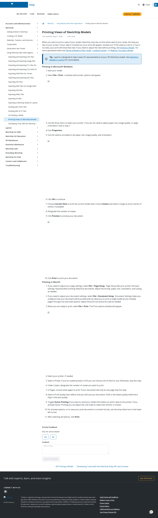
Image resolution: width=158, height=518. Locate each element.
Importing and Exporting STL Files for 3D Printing (23, 65)
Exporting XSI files (15, 98)
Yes (45, 437)
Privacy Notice (104, 506)
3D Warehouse (12, 140)
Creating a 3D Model (14, 36)
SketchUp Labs (12, 148)
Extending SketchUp (14, 153)
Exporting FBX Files (15, 82)
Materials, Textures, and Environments (21, 40)
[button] (151, 512)
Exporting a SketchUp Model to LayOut (22, 103)
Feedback (45, 442)
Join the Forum (146, 478)
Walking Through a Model (121, 50)
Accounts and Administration (18, 23)
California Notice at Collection (110, 509)
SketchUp (10, 28)
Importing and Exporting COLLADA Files (23, 69)
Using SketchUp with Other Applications (21, 53)
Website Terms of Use (107, 500)
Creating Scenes (100, 50)
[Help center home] (43, 23)
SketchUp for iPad (13, 157)
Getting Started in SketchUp (17, 32)
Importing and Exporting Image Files (21, 61)
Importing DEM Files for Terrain (20, 73)
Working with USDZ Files (17, 107)
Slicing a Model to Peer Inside (78, 50)
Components (12, 44)
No (53, 437)
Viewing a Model (127, 47)
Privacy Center (104, 503)
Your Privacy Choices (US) (108, 512)
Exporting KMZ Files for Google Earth (22, 86)
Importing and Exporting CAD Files (21, 57)
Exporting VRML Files (16, 94)
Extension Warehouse (15, 144)
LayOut (9, 128)
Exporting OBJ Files (15, 90)
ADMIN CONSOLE (53, 14)
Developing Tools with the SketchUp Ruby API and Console (23, 123)
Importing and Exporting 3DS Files (21, 78)
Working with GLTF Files (17, 111)
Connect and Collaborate (16, 161)
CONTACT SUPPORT (132, 14)
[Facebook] (5, 491)
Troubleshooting (13, 165)
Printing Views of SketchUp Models (22, 119)
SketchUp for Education (16, 136)
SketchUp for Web (13, 132)
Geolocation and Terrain (16, 48)
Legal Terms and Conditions (109, 497)
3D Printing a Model (15, 115)
